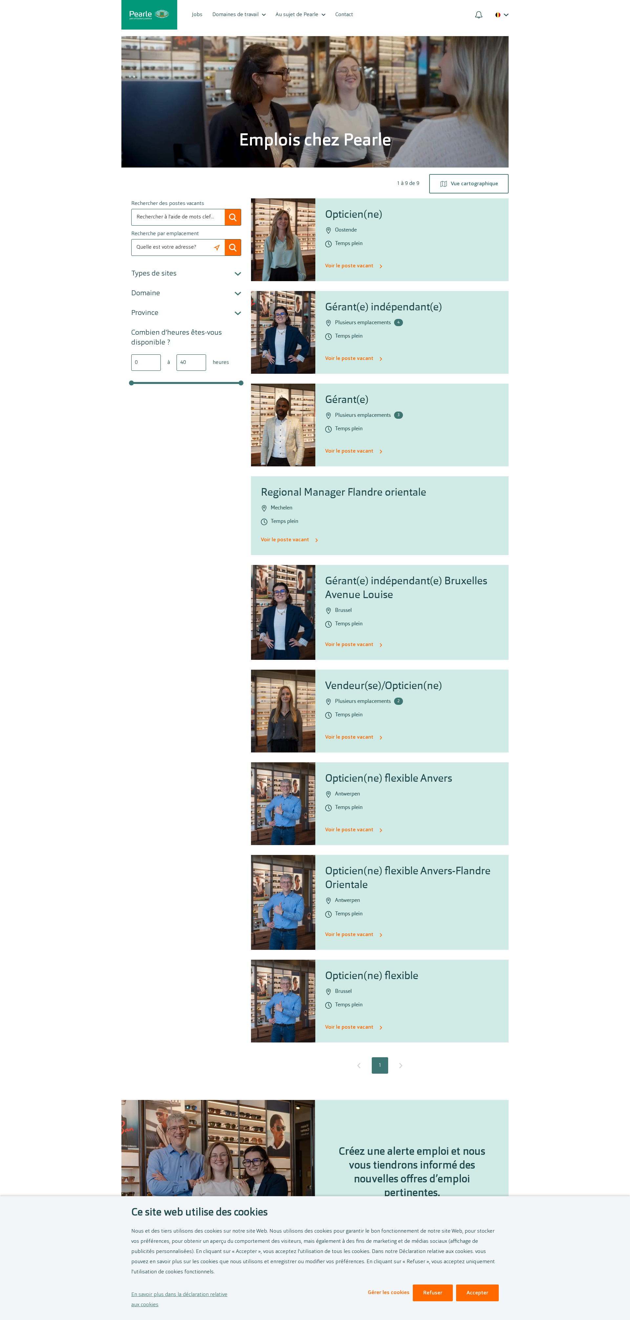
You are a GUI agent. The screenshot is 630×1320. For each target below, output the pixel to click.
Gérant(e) (346, 400)
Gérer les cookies (389, 1292)
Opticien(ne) (353, 215)
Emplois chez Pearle (315, 141)
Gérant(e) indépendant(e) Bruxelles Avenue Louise (406, 588)
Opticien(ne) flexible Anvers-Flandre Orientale (408, 878)
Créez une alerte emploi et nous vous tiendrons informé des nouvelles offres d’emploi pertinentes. (412, 1173)
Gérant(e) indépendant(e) (383, 307)
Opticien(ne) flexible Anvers (388, 779)
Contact (344, 14)
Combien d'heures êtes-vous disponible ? (176, 338)
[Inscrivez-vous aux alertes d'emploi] (478, 14)
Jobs (197, 14)
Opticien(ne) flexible (371, 976)
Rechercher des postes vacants (167, 203)
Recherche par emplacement (165, 233)
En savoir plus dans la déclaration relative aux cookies (179, 1300)
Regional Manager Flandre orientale (343, 493)
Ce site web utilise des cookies (199, 1213)
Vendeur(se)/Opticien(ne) (383, 686)
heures (221, 362)
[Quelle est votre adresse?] (217, 247)
